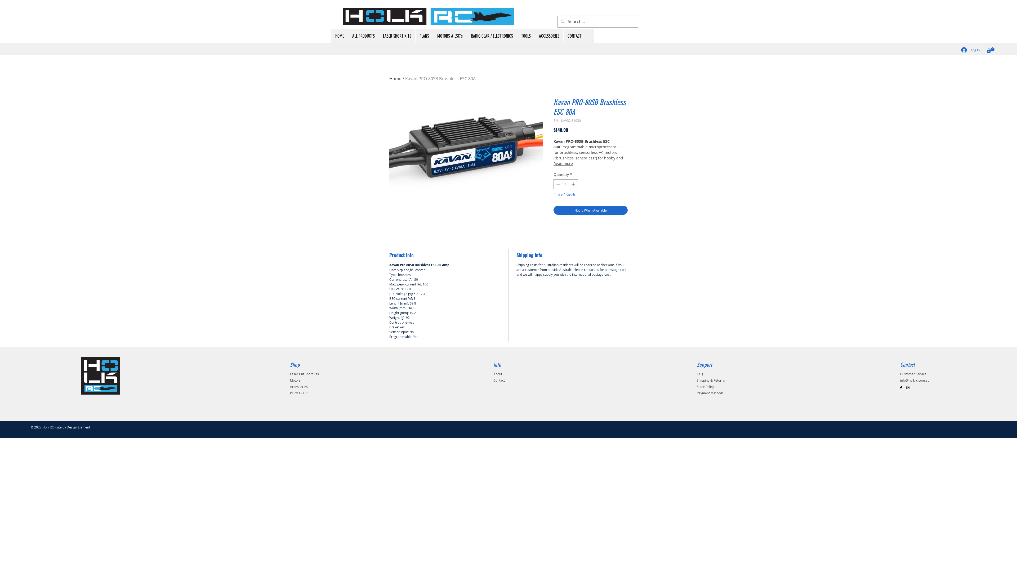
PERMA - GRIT (300, 393)
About (497, 374)
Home (395, 79)
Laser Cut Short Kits (304, 374)
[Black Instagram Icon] (908, 388)
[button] (990, 50)
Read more (563, 163)
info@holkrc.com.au (914, 380)
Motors (295, 380)
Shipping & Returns (711, 380)
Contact (499, 380)
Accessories (299, 387)
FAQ (700, 374)
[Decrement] (557, 184)
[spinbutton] (565, 184)
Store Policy (705, 387)
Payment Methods (710, 393)
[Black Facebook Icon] (901, 388)
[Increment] (573, 184)
